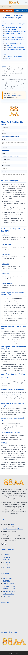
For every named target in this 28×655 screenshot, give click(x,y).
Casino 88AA (5, 235)
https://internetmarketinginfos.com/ (13, 95)
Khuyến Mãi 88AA (7, 283)
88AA (12, 524)
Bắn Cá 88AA (6, 254)
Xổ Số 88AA (5, 264)
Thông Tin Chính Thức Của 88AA (12, 27)
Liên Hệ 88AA (6, 581)
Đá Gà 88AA (6, 565)
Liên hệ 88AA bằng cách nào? (13, 56)
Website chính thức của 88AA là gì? (14, 47)
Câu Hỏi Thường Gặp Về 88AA (12, 43)
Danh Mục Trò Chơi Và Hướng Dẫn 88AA (14, 31)
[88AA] (14, 2)
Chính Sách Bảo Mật (8, 583)
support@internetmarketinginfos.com (11, 156)
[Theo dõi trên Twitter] (2, 544)
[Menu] (26, 2)
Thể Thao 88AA (6, 244)
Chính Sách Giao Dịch (9, 588)
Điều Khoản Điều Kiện (9, 586)
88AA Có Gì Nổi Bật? (9, 29)
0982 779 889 (5, 150)
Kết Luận (6, 58)
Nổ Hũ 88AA (5, 273)
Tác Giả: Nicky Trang (8, 594)
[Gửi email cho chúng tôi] (5, 544)
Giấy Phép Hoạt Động (9, 591)
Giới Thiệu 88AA (7, 578)
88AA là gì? (8, 45)
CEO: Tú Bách (6, 596)
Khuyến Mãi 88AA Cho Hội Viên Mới (13, 37)
